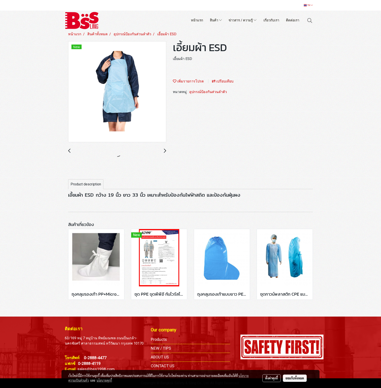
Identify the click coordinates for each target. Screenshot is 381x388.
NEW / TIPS (161, 348)
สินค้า (214, 20)
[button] (310, 20)
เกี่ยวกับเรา (271, 20)
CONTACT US (162, 366)
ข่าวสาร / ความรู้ (241, 20)
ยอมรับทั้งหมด (295, 378)
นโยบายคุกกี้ (104, 380)
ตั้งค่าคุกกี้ (271, 378)
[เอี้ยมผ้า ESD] (117, 91)
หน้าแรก (197, 20)
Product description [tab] (86, 184)
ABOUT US (160, 357)
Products (159, 339)
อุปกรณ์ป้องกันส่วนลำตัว (208, 92)
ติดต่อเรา (292, 20)
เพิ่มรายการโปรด (190, 81)
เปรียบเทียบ (224, 81)
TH (309, 5)
